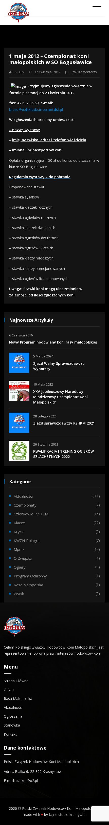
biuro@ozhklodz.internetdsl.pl (36, 109)
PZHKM (19, 72)
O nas (9, 689)
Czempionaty (25, 505)
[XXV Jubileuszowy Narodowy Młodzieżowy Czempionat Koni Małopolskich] (19, 391)
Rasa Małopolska (18, 698)
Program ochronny (30, 575)
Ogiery (20, 567)
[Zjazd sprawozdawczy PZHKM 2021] (19, 423)
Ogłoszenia (13, 716)
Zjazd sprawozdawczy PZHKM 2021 (64, 423)
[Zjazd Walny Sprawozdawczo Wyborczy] (19, 363)
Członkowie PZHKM (31, 513)
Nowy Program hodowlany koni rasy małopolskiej (53, 342)
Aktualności (23, 496)
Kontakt (10, 734)
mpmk (19, 549)
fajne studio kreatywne (67, 814)
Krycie (19, 531)
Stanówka (12, 725)
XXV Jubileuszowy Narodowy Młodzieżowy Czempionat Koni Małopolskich (60, 397)
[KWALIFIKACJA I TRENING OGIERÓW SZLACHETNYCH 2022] (19, 451)
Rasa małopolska (28, 584)
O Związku (23, 558)
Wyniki (19, 593)
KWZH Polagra (27, 540)
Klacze (19, 522)
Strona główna (16, 680)
